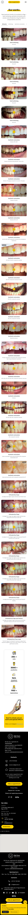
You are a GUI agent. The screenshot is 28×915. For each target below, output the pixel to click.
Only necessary (14, 911)
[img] (6, 761)
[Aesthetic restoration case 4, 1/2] (13, 195)
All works (4, 24)
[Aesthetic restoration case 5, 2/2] (15, 215)
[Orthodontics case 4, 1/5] (10, 553)
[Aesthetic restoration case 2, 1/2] (13, 156)
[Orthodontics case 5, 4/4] (17, 573)
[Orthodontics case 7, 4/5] (16, 615)
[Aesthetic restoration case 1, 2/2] (15, 137)
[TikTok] (10, 892)
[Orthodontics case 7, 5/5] (17, 615)
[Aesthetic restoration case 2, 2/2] (15, 156)
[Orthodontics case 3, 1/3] (12, 532)
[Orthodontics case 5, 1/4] (11, 573)
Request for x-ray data (14, 790)
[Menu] (25, 2)
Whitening (10, 24)
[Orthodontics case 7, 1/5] (10, 615)
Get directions (7, 826)
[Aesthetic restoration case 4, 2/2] (15, 195)
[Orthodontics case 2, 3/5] (14, 511)
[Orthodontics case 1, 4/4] (17, 492)
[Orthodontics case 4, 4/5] (16, 553)
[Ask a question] (25, 902)
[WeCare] (2, 2)
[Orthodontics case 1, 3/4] (15, 492)
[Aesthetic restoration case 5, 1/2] (13, 215)
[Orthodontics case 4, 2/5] (12, 553)
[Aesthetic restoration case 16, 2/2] (15, 432)
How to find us (5, 831)
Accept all (5, 911)
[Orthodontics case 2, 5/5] (17, 511)
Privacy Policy (14, 787)
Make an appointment (14, 2)
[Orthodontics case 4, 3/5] (14, 553)
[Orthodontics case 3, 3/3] (16, 532)
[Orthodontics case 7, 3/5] (14, 615)
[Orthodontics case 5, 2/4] (13, 573)
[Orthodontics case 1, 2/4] (13, 492)
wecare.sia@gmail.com (14, 764)
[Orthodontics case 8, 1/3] (12, 636)
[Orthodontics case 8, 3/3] (16, 636)
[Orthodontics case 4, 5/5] (17, 553)
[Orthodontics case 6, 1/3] (12, 594)
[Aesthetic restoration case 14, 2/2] (15, 393)
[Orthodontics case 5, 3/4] (15, 573)
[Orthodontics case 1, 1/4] (11, 492)
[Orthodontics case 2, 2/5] (12, 511)
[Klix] (14, 896)
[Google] (16, 892)
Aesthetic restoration (20, 24)
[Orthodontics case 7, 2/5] (12, 615)
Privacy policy (10, 909)
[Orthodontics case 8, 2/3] (14, 636)
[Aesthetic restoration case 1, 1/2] (13, 137)
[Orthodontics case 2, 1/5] (10, 511)
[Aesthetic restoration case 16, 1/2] (13, 432)
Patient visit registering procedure (14, 793)
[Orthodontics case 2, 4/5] (16, 511)
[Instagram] (7, 893)
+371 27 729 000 (13, 761)
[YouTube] (13, 893)
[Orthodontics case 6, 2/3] (14, 594)
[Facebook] (4, 893)
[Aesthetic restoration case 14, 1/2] (13, 393)
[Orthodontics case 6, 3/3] (16, 594)
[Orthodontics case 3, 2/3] (14, 532)
